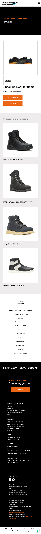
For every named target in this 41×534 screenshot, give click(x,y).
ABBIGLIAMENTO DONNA (15, 424)
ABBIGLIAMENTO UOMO (15, 422)
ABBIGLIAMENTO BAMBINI (15, 426)
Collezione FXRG (20, 326)
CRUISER (10, 408)
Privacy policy (9, 529)
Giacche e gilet (20, 333)
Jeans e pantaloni (20, 341)
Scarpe (20, 349)
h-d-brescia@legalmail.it (19, 494)
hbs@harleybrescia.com (19, 492)
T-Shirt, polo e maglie (20, 353)
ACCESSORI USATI (13, 439)
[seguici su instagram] (10, 479)
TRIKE (9, 415)
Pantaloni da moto (20, 345)
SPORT (9, 406)
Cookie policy (18, 529)
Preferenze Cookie (29, 529)
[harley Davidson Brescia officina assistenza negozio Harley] (10, 3)
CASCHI (9, 430)
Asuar (18, 531)
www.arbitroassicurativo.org (17, 512)
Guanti (20, 337)
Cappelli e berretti (20, 322)
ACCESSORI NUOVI (13, 437)
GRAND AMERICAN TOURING (16, 410)
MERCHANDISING (13, 428)
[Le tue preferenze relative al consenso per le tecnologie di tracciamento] (37, 530)
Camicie (20, 318)
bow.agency (25, 531)
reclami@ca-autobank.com (17, 514)
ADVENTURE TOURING (14, 413)
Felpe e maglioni (21, 329)
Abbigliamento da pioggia (20, 314)
